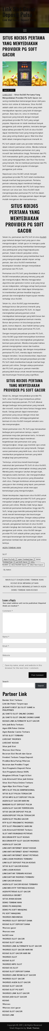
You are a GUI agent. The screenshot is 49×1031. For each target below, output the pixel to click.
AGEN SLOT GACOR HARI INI (16, 801)
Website (6, 655)
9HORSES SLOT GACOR (14, 939)
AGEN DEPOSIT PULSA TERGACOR (19, 815)
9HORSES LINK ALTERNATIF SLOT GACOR (22, 946)
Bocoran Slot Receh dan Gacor (17, 754)
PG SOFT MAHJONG (12, 913)
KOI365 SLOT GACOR (12, 942)
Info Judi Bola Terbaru (13, 724)
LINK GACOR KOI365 (12, 881)
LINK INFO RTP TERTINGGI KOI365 (19, 888)
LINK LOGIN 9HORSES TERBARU (17, 859)
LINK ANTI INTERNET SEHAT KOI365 (19, 848)
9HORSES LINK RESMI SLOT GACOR (19, 975)
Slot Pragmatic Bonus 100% (16, 772)
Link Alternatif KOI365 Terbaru (17, 830)
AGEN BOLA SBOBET (12, 895)
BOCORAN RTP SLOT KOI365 (16, 837)
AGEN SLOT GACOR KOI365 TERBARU (20, 884)
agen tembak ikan (25, 559)
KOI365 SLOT (9, 960)
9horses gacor (9, 928)
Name (6, 637)
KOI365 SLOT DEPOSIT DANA (16, 924)
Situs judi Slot (9, 746)
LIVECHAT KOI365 (11, 743)
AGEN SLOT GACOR (12, 844)
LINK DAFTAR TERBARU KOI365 (17, 873)
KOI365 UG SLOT (10, 968)
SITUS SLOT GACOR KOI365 (16, 866)
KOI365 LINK (8, 1015)
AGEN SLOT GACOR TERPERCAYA (18, 808)
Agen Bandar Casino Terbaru (16, 732)
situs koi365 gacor (19, 565)
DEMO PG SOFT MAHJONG (15, 910)
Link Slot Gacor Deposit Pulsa (19, 11)
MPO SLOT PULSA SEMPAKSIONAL (19, 790)
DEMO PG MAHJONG (12, 906)
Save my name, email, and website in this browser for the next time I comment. (23, 666)
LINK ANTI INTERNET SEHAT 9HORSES (20, 852)
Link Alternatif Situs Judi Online (18, 779)
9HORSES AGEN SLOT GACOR (17, 982)
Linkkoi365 (7, 95)
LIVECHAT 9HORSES (12, 739)
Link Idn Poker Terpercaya (15, 704)
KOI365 (6, 1000)
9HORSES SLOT (10, 957)
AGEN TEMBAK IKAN (12, 548)
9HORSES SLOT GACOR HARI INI (18, 950)
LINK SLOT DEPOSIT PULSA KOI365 (19, 862)
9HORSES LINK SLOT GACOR (16, 993)
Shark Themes (33, 1028)
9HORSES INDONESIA (13, 917)
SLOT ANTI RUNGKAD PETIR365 (17, 833)
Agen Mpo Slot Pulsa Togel (16, 786)
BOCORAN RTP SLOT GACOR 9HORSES (21, 841)
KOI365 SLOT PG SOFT (13, 989)
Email (6, 646)
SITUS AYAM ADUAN (12, 899)
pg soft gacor (21, 562)
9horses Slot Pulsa (12, 750)
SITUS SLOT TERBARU (13, 735)
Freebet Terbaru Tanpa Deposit (18, 757)
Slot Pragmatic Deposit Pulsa (17, 768)
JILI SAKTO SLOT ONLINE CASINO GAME (21, 717)
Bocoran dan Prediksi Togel (16, 764)
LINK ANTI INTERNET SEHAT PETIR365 (20, 855)
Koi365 (43, 237)
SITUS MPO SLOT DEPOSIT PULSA (19, 797)
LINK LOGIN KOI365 (12, 870)
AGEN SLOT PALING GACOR (15, 819)
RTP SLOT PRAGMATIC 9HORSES (18, 822)
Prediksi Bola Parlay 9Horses (16, 761)
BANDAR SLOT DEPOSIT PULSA (17, 804)
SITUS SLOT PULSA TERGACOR (17, 793)
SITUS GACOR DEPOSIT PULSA (17, 812)
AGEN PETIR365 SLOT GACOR (17, 891)
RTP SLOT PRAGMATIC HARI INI (17, 826)
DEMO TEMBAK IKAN (12, 902)
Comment (8, 611)
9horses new (9, 931)
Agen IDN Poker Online (14, 728)
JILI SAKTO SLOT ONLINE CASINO (18, 714)
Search (6, 681)
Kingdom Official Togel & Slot (17, 775)
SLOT (5, 554)
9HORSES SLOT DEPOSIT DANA (17, 920)
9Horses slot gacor (12, 1008)
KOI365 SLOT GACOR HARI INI (17, 953)
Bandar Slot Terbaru (12, 700)
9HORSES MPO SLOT (12, 964)
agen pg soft (9, 559)
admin (8, 570)
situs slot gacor (36, 565)
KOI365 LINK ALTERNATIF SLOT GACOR (21, 721)
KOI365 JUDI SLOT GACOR (15, 997)
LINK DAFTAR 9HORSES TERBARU (18, 877)
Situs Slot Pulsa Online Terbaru (18, 783)
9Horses (6, 1004)
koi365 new (8, 935)
